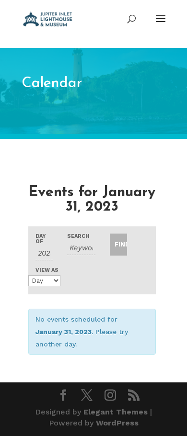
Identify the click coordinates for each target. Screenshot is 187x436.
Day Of (40, 239)
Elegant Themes (115, 411)
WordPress (117, 422)
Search (78, 236)
